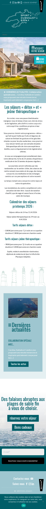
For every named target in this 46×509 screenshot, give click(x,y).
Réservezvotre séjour (37, 50)
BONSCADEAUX (40, 60)
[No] (43, 501)
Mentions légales (24, 491)
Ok (24, 505)
